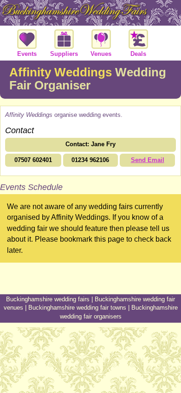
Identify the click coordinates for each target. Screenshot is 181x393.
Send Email (147, 159)
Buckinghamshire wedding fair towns (77, 307)
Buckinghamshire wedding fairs (48, 299)
